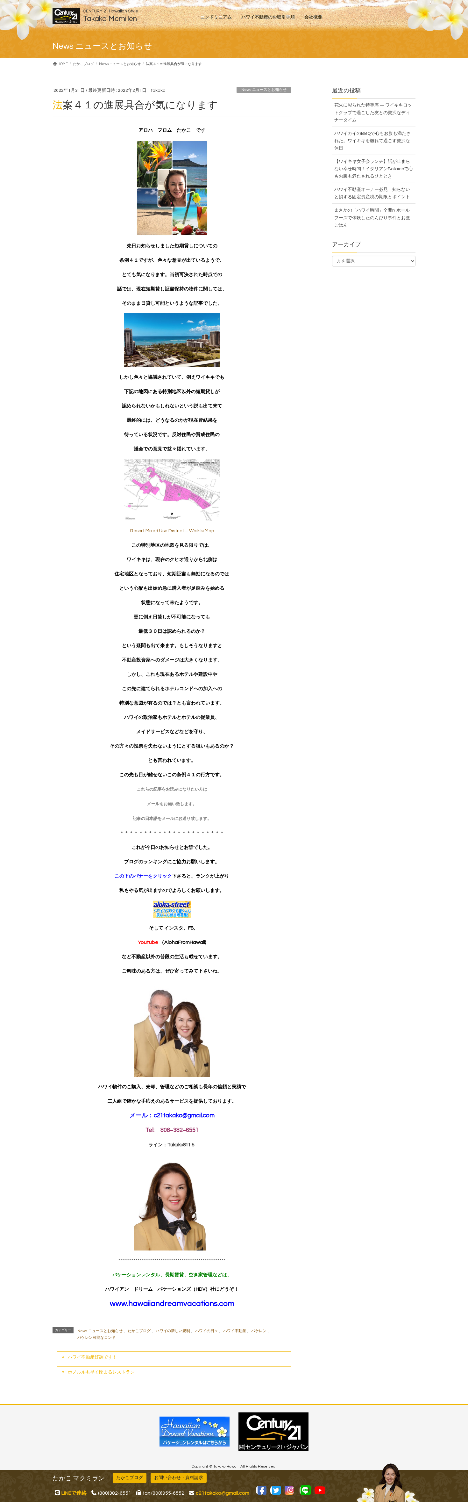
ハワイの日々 (206, 1331)
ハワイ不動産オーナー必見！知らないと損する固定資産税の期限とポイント (372, 193)
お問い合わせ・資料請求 (178, 1478)
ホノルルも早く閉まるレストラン (101, 1372)
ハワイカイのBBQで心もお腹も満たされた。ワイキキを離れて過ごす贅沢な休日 (372, 140)
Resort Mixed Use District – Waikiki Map (172, 531)
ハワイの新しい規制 (173, 1331)
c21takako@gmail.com (184, 1115)
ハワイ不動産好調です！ (92, 1357)
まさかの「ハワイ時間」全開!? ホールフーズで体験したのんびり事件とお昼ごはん (372, 217)
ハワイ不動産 (234, 1331)
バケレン (258, 1331)
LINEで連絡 (74, 1493)
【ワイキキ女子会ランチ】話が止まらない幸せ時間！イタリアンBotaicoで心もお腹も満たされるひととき (373, 169)
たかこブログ (139, 1331)
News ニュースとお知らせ (264, 90)
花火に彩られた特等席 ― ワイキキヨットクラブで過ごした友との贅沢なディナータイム (373, 112)
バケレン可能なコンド (96, 1338)
